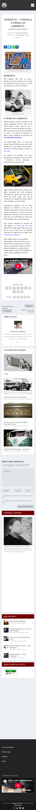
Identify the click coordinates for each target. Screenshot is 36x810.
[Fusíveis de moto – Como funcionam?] (6, 655)
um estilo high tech (21, 226)
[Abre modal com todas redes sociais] (17, 46)
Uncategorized (21, 658)
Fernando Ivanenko (22, 33)
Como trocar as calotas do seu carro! (20, 638)
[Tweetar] (9, 46)
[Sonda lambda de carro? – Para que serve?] (6, 647)
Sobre (4, 761)
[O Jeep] (18, 362)
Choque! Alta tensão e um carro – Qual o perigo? (21, 629)
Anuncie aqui (6, 752)
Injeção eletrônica (22, 623)
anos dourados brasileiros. (13, 137)
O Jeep (6, 374)
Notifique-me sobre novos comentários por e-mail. (17, 496)
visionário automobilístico (12, 235)
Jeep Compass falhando (18, 621)
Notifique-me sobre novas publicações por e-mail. (17, 501)
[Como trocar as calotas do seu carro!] (6, 638)
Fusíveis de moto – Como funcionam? (18, 655)
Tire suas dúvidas (8, 747)
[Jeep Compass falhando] (6, 622)
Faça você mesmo (22, 641)
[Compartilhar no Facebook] (5, 46)
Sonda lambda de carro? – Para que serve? (20, 646)
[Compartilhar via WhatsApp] (13, 46)
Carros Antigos (19, 35)
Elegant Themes (17, 803)
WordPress (18, 805)
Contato (4, 756)
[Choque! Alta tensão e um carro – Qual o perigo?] (6, 630)
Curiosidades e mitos (23, 632)
